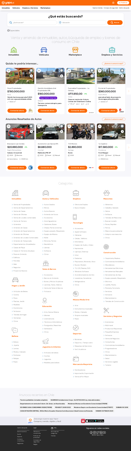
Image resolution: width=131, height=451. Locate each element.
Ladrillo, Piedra (110, 285)
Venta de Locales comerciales (25, 218)
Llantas (47, 248)
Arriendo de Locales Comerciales (26, 238)
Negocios (17, 267)
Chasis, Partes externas (53, 228)
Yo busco (47, 291)
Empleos (77, 199)
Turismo (108, 365)
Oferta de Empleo (81, 204)
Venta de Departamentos (23, 208)
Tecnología (78, 223)
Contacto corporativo (20, 440)
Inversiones (109, 322)
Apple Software (80, 232)
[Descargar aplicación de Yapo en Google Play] (99, 420)
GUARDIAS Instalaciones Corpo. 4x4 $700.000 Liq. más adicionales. (75, 400)
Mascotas (107, 199)
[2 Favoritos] (69, 126)
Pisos (15, 298)
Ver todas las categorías (55, 432)
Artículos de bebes (51, 353)
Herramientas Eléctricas (114, 268)
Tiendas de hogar (20, 315)
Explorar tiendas (98, 8)
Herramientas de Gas (113, 275)
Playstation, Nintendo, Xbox (85, 262)
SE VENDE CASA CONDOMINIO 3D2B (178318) (36, 407)
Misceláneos (109, 265)
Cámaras (78, 235)
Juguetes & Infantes (51, 347)
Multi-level (109, 325)
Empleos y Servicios (30, 8)
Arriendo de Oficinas (21, 234)
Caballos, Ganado (111, 208)
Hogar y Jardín (18, 285)
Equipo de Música (50, 234)
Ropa (15, 362)
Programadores (111, 348)
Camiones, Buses (50, 224)
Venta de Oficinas (20, 214)
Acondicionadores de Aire (84, 275)
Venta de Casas (19, 211)
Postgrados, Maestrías (52, 325)
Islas (15, 264)
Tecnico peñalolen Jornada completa (33, 400)
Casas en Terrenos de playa (24, 251)
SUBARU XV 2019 (122, 407)
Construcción (109, 252)
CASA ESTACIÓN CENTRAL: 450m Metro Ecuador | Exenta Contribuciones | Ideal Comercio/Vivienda (56, 411)
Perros (107, 228)
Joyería (16, 345)
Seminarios (48, 329)
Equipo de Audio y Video (84, 245)
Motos (46, 208)
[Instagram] (94, 432)
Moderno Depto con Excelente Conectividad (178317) (93, 407)
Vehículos (16, 8)
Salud (107, 358)
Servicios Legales (111, 362)
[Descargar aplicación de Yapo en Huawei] (83, 421)
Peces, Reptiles (110, 224)
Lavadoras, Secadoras (83, 278)
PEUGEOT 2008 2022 (63, 407)
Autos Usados (49, 204)
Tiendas (53, 436)
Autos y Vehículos (50, 199)
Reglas (35, 444)
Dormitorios (18, 308)
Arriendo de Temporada (23, 241)
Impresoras (79, 248)
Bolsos (16, 342)
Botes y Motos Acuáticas (53, 281)
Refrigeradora (80, 281)
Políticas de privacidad (36, 436)
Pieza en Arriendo (20, 254)
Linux (76, 255)
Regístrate (20, 443)
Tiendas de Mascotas (113, 218)
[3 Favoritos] (8, 71)
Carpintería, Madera (112, 258)
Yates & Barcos (49, 269)
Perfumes (17, 355)
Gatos (107, 211)
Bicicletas (78, 339)
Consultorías (110, 342)
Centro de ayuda (124, 8)
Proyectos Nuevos (20, 271)
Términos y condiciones (37, 432)
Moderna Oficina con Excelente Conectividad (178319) (87, 404)
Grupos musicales (81, 315)
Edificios (17, 257)
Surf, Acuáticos (80, 349)
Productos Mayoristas (113, 329)
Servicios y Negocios (112, 316)
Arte (76, 305)
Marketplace (45, 8)
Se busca (17, 311)
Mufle (46, 238)
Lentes (16, 348)
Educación (47, 306)
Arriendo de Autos (51, 214)
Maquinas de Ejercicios (83, 346)
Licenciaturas (49, 319)
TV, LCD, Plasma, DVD (82, 268)
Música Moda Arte (81, 299)
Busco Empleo (80, 208)
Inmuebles (6, 8)
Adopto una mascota (113, 234)
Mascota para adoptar (113, 231)
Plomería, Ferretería (112, 288)
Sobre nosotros (22, 431)
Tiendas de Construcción (114, 301)
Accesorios (48, 218)
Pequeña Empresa (112, 332)
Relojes (16, 358)
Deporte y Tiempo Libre (84, 343)
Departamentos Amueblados (24, 244)
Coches (47, 356)
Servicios (108, 291)
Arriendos (17, 224)
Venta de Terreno (20, 221)
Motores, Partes (50, 241)
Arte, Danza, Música (51, 312)
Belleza (15, 336)
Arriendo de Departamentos (24, 231)
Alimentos (109, 204)
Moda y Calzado (20, 352)
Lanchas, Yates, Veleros (53, 285)
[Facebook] (91, 432)
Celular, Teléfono (81, 238)
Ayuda (19, 434)
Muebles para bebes (51, 363)
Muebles (17, 305)
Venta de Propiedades (22, 204)
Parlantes (78, 258)
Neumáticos (48, 244)
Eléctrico (108, 281)
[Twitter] (97, 432)
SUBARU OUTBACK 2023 (104, 411)
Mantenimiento (110, 298)
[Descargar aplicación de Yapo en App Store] (90, 420)
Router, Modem (80, 265)
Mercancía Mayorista (82, 364)
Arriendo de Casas (20, 228)
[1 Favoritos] (69, 71)
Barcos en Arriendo (51, 278)
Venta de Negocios (112, 339)
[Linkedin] (101, 432)
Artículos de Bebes (21, 291)
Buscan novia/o (111, 221)
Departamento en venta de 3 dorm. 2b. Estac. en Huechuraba (42, 404)
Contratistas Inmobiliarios (114, 262)
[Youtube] (104, 432)
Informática (79, 242)
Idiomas (47, 315)
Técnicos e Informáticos (53, 322)
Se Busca (47, 251)
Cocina (16, 295)
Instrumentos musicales (83, 309)
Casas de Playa (19, 248)
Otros (16, 321)
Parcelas (17, 261)
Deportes (77, 333)
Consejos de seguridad (111, 8)
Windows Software (82, 271)
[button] (31, 75)
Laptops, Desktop (81, 252)
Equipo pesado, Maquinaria (54, 231)
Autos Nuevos (49, 211)
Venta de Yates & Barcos (53, 288)
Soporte (19, 436)
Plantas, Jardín (19, 301)
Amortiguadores (50, 221)
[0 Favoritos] (39, 71)
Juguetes (47, 359)
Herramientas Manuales (114, 271)
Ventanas (17, 318)
